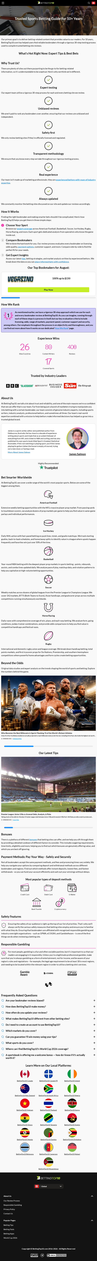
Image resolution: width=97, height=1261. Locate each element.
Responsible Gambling (13, 1205)
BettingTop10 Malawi (72, 1154)
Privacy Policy (9, 1209)
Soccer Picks (16, 820)
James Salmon (77, 454)
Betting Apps (9, 1233)
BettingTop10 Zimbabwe (72, 1140)
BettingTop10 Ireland (72, 1081)
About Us (7, 1196)
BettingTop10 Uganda (25, 1140)
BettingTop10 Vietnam (25, 1110)
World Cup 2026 (10, 1238)
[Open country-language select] (93, 3)
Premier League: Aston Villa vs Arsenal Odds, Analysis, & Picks (26, 814)
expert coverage (24, 228)
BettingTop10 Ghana (24, 1125)
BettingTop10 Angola (72, 1125)
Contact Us (8, 1213)
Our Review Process (12, 1201)
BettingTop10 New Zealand (25, 1095)
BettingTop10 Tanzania (48, 1125)
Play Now (48, 289)
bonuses (33, 839)
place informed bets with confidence (52, 261)
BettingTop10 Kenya (72, 1110)
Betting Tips (8, 1225)
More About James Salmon (19, 452)
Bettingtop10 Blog (17, 738)
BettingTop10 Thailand (48, 1110)
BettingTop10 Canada (25, 1081)
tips (23, 258)
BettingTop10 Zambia (48, 1140)
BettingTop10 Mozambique (48, 1169)
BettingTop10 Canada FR (48, 1081)
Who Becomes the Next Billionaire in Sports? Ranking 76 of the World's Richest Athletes (36, 733)
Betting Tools (9, 1229)
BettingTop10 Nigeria (72, 1095)
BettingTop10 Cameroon (48, 1154)
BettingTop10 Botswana (25, 1154)
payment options (26, 246)
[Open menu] (3, 3)
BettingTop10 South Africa (48, 1095)
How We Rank (61, 328)
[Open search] (89, 3)
